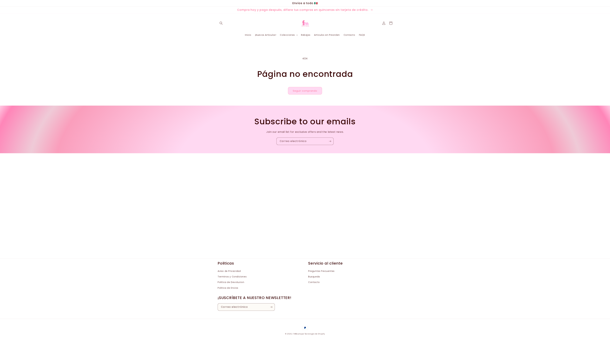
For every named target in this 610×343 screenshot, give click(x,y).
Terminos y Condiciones (232, 276)
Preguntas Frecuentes (321, 271)
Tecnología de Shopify (315, 334)
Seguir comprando (305, 90)
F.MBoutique (298, 334)
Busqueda (314, 276)
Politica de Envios (228, 287)
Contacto (314, 282)
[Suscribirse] (329, 141)
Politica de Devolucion (231, 282)
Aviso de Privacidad (229, 271)
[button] (221, 23)
